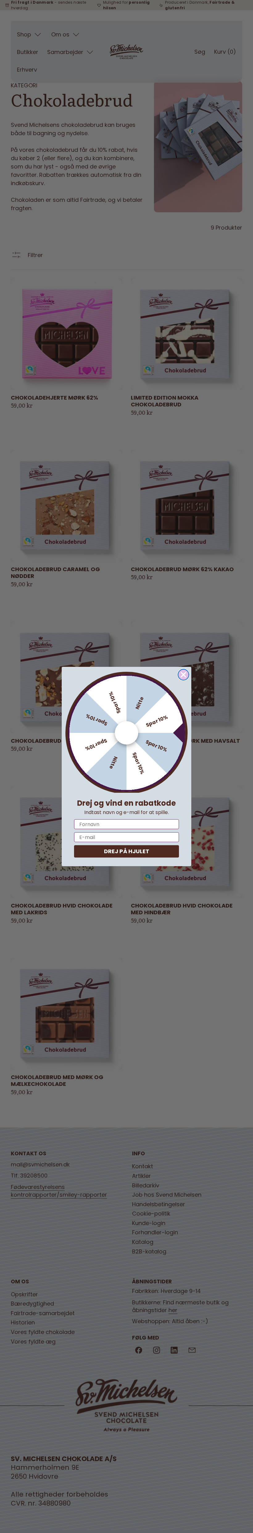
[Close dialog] (183, 674)
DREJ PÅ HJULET (126, 851)
